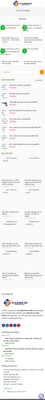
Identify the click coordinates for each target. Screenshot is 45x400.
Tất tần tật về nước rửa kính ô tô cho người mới (33, 245)
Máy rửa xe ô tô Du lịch (16, 392)
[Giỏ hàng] (41, 3)
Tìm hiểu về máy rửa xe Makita (10, 213)
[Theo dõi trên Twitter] (7, 325)
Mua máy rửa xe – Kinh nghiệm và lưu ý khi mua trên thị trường (11, 182)
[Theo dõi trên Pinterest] (11, 325)
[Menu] (3, 3)
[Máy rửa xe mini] (22, 3)
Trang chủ (19, 10)
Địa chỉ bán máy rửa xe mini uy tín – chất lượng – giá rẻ (11, 40)
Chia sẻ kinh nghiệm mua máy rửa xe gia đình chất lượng (33, 40)
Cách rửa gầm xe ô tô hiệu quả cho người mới (11, 245)
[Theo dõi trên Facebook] (3, 325)
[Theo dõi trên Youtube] (18, 325)
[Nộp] (42, 72)
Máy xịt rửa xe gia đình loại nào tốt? (10, 62)
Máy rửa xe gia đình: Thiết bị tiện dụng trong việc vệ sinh (33, 275)
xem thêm (38, 80)
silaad (22, 19)
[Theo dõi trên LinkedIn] (15, 325)
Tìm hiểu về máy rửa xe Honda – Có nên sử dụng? (33, 214)
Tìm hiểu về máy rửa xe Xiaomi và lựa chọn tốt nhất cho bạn (33, 182)
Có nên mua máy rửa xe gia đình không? (32, 62)
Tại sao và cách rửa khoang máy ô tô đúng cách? (10, 275)
